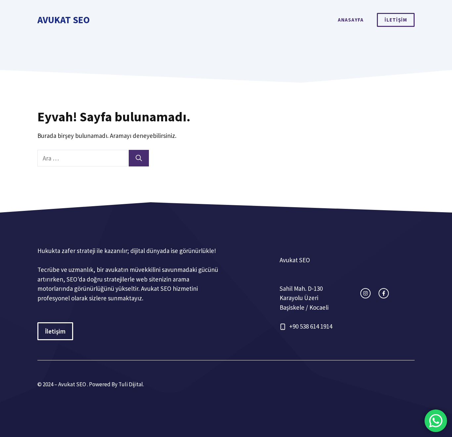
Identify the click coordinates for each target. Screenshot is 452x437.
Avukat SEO (63, 20)
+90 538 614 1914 (310, 326)
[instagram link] (365, 293)
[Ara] (139, 158)
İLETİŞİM (395, 20)
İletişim (55, 331)
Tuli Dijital (130, 384)
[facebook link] (384, 293)
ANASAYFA (351, 20)
